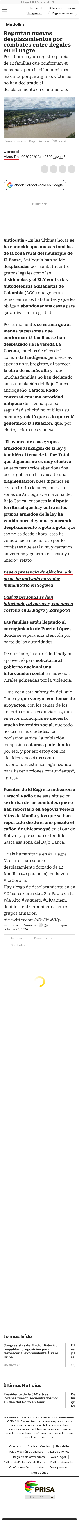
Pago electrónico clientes (26, 1451)
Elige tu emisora (62, 13)
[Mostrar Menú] (4, 11)
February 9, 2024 (16, 929)
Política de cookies (62, 1462)
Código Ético (39, 1473)
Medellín (15, 24)
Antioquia (17, 938)
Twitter (53, 169)
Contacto (15, 1446)
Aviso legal (58, 1457)
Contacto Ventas (39, 1446)
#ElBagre (57, 854)
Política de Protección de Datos (24, 1462)
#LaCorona (15, 880)
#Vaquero (31, 900)
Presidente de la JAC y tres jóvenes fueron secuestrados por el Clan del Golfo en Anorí (31, 1398)
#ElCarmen (54, 900)
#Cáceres (13, 893)
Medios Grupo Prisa (39, 1497)
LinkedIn (62, 169)
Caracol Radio (15, 11)
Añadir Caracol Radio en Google (38, 185)
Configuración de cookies (26, 1467)
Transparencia (60, 1467)
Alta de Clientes (58, 1451)
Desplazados (43, 938)
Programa (34, 13)
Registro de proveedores (29, 1457)
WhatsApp (71, 169)
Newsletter (63, 1446)
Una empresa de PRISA (39, 1486)
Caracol (11, 151)
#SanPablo (52, 893)
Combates (18, 945)
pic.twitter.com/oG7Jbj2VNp (32, 920)
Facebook (44, 169)
